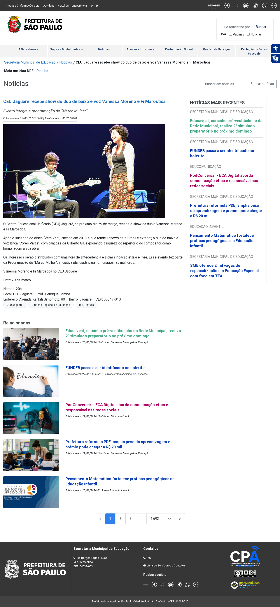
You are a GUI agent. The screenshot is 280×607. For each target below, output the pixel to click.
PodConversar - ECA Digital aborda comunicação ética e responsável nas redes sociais (224, 180)
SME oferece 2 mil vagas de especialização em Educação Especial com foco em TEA (224, 270)
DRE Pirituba (86, 304)
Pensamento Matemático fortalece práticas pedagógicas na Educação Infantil (222, 240)
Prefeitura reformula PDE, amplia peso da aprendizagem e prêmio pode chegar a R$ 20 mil (226, 210)
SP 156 (94, 5)
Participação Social (179, 49)
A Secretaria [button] (27, 49)
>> (169, 519)
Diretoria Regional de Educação (51, 304)
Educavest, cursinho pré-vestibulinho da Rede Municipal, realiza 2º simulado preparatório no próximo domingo (226, 125)
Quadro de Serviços (216, 49)
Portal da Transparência (72, 5)
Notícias (256, 34)
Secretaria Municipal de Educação (30, 62)
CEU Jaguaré (15, 304)
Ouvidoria (48, 5)
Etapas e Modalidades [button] (65, 49)
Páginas (238, 34)
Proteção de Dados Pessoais (254, 51)
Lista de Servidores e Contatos (166, 565)
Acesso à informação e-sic (23, 5)
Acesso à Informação (141, 49)
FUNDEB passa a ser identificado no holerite (222, 153)
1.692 (154, 519)
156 (148, 557)
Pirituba (42, 71)
